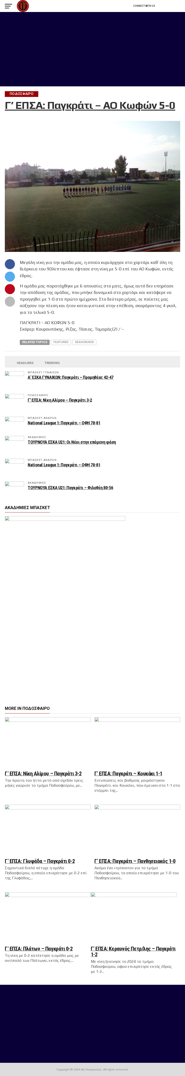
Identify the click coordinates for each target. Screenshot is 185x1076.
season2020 (84, 342)
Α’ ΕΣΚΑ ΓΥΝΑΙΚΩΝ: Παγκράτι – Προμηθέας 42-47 (70, 377)
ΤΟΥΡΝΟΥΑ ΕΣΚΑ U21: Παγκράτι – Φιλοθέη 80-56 (70, 487)
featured (60, 342)
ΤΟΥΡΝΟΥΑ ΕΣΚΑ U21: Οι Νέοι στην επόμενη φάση (72, 442)
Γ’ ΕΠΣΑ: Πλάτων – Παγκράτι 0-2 (39, 948)
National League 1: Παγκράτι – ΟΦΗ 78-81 (64, 422)
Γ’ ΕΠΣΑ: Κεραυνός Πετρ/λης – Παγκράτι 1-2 (133, 951)
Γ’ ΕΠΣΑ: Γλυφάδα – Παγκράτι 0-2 (40, 861)
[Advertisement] (92, 49)
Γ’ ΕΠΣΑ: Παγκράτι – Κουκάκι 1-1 (128, 773)
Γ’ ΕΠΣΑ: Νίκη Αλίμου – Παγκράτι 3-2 (60, 400)
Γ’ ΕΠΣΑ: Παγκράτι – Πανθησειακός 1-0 (135, 861)
